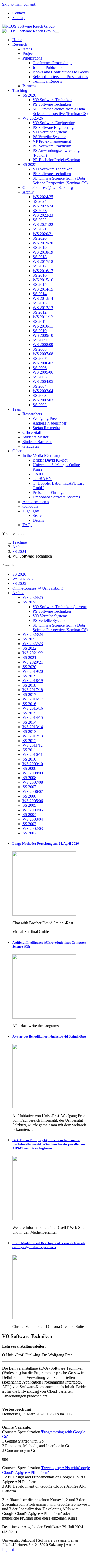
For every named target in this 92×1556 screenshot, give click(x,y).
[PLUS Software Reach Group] (28, 28)
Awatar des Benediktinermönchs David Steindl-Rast (49, 1036)
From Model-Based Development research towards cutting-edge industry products (48, 1245)
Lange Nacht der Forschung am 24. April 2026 (45, 844)
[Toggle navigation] (57, 32)
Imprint (8, 1549)
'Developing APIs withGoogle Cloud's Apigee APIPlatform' (46, 1470)
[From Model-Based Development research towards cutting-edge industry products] (44, 1317)
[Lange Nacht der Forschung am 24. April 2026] (44, 914)
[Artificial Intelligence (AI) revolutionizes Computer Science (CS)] (44, 1017)
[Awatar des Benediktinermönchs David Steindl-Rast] (44, 1107)
